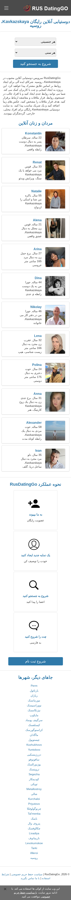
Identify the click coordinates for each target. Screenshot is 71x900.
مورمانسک (34, 700)
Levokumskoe (34, 843)
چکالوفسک (34, 828)
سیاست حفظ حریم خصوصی (26, 874)
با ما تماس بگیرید (30, 878)
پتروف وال (34, 823)
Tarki (34, 848)
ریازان (34, 695)
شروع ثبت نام (35, 661)
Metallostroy (34, 789)
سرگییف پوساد (34, 720)
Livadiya (34, 833)
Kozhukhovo (34, 744)
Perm (34, 685)
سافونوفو (34, 759)
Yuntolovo (34, 749)
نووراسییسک (34, 705)
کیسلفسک (34, 725)
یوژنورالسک (34, 764)
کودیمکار (34, 779)
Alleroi (34, 853)
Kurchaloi (34, 798)
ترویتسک (34, 769)
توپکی (34, 784)
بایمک (34, 818)
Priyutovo (34, 803)
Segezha (34, 774)
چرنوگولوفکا (34, 808)
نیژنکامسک (34, 710)
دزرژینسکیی (34, 754)
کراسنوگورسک (34, 730)
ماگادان (34, 734)
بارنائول (34, 690)
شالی (34, 793)
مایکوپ (34, 715)
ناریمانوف (34, 838)
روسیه (34, 857)
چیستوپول (34, 739)
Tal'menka (34, 813)
